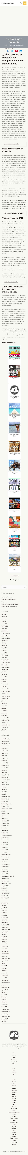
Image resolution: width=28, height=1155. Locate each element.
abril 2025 (4, 650)
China (3, 772)
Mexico (3, 844)
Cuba (3, 782)
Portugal (4, 878)
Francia (3, 813)
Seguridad (4, 885)
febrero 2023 (5, 713)
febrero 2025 (5, 655)
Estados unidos (5, 808)
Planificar (4, 869)
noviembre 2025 (6, 633)
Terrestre (4, 893)
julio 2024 (4, 672)
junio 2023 (4, 703)
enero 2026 (4, 628)
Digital (3, 794)
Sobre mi (14, 1053)
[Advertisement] (14, 21)
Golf (3, 816)
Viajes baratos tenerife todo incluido (10, 604)
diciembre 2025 (5, 631)
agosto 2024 (5, 669)
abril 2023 (4, 708)
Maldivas (4, 837)
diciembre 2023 (5, 689)
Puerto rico (4, 881)
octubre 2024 (5, 664)
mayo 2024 (4, 676)
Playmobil (4, 871)
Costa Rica (4, 779)
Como (3, 777)
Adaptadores (5, 738)
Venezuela (4, 898)
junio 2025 (4, 645)
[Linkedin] (21, 51)
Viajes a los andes (6, 601)
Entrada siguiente (14, 580)
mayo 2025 (4, 647)
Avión (3, 753)
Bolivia (3, 760)
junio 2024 (4, 674)
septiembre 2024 (6, 667)
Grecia (3, 818)
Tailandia (4, 890)
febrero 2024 (5, 684)
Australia (4, 750)
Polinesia (4, 873)
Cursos (3, 787)
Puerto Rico (14, 1142)
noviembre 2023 (6, 691)
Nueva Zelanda (5, 854)
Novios (3, 852)
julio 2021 (4, 729)
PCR (3, 859)
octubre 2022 (5, 722)
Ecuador (4, 799)
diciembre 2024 (5, 660)
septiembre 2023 (6, 696)
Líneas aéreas (5, 835)
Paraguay (4, 857)
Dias (6, 48)
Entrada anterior (14, 575)
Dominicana (4, 796)
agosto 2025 (5, 640)
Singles (3, 888)
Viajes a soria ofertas (7, 597)
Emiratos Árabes (6, 804)
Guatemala (4, 820)
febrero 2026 (5, 626)
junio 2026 (4, 616)
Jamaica (4, 830)
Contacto (14, 1055)
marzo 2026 (4, 623)
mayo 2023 (4, 705)
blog (3, 758)
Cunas (3, 784)
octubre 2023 (5, 693)
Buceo (3, 765)
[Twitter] (12, 51)
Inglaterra (4, 825)
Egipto (3, 801)
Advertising (4, 741)
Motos (3, 847)
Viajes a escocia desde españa (9, 606)
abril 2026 (4, 621)
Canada (3, 767)
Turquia (3, 895)
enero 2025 (4, 657)
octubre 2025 (5, 635)
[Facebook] (8, 51)
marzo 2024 (4, 681)
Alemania (4, 746)
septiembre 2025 (6, 638)
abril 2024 (4, 679)
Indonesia (4, 823)
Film (3, 811)
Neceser (4, 849)
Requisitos (4, 883)
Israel (3, 828)
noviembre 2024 (6, 662)
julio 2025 (4, 643)
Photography (5, 864)
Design (3, 789)
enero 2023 (4, 715)
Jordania (4, 832)
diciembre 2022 (5, 717)
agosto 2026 (5, 611)
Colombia (4, 775)
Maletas (3, 840)
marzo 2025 (4, 652)
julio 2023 (4, 701)
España (3, 806)
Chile (3, 770)
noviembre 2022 (6, 720)
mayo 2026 (4, 619)
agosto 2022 (5, 727)
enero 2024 (4, 686)
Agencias (4, 743)
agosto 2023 (5, 698)
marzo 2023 (4, 710)
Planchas (4, 866)
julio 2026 (4, 614)
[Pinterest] (16, 51)
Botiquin (4, 762)
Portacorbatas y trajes (7, 876)
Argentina (4, 748)
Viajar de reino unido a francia (9, 599)
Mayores (4, 842)
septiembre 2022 (6, 725)
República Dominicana (14, 1112)
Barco (3, 755)
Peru (3, 861)
